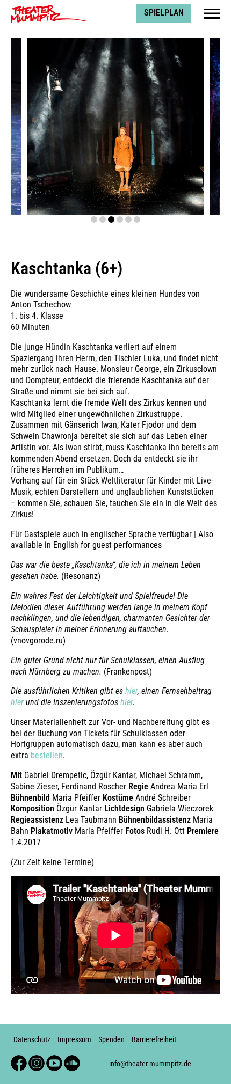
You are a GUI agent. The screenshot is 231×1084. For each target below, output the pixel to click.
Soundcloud (72, 1059)
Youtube (54, 1059)
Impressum (74, 1039)
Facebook (19, 1059)
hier (131, 691)
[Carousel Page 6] (137, 219)
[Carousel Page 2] (102, 219)
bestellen (47, 755)
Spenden (111, 1039)
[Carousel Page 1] (94, 219)
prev (31, 126)
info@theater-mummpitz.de (150, 1063)
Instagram (36, 1059)
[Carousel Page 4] (120, 219)
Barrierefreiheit (154, 1039)
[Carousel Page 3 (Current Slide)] (111, 219)
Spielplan (164, 13)
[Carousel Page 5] (128, 219)
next (199, 126)
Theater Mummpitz (43, 8)
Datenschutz (31, 1039)
